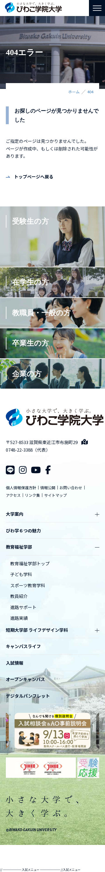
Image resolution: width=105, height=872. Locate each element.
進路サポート (23, 607)
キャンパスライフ (23, 646)
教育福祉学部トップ (30, 563)
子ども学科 (21, 574)
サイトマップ (55, 495)
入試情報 (14, 663)
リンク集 (32, 495)
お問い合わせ (71, 487)
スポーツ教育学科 (27, 585)
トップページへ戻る (33, 176)
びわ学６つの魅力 (23, 530)
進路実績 (19, 618)
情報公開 (47, 487)
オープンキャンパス (25, 679)
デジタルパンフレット (28, 696)
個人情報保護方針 (21, 487)
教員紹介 (19, 596)
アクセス (13, 495)
